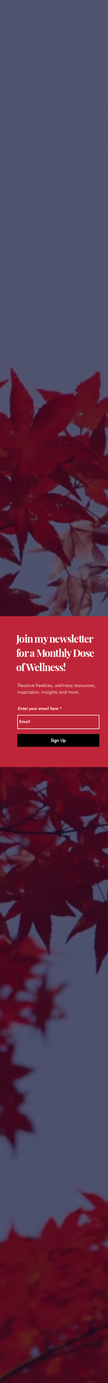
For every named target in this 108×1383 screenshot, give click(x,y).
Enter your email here (38, 708)
